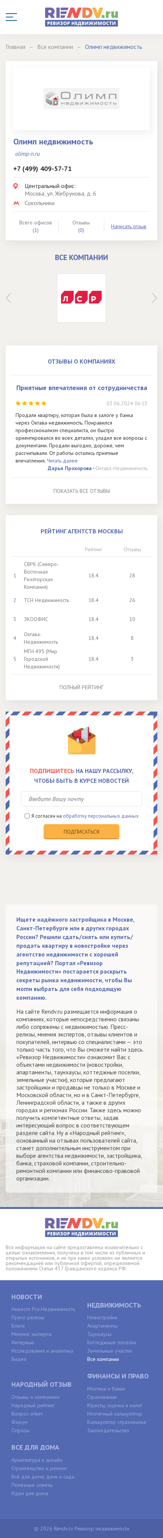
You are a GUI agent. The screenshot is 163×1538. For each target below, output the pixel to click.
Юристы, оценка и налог (115, 1405)
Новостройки (102, 1317)
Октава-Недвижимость (121, 468)
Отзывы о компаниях (35, 1397)
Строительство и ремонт (39, 1468)
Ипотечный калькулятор (114, 1413)
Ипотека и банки (106, 1388)
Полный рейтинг (81, 687)
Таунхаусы (99, 1334)
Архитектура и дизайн (36, 1459)
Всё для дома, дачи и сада (42, 1476)
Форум (19, 1422)
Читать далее (62, 460)
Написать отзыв (128, 226)
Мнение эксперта (31, 1334)
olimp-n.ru (27, 153)
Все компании (103, 1359)
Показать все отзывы (81, 491)
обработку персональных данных (101, 816)
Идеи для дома (29, 1493)
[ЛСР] (81, 298)
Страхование (102, 1397)
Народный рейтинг (33, 1405)
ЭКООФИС (36, 619)
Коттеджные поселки (111, 1342)
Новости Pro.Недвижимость (43, 1309)
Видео (19, 1359)
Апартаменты (102, 1325)
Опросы (20, 1430)
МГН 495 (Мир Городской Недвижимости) (42, 659)
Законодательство (108, 1430)
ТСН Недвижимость (46, 600)
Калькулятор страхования (116, 1422)
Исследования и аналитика (42, 1350)
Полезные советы (32, 1485)
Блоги (18, 1325)
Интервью (22, 1342)
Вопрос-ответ (27, 1413)
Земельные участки (109, 1350)
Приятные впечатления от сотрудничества (81, 387)
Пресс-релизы (27, 1317)
